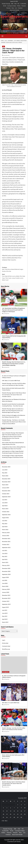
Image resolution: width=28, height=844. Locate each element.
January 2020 (5, 592)
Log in (3, 640)
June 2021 (4, 553)
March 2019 (5, 622)
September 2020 (6, 574)
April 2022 (4, 526)
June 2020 (4, 583)
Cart (16, 8)
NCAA (4, 5)
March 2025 (5, 475)
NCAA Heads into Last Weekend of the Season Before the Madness (14, 400)
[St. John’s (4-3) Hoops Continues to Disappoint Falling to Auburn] (14, 665)
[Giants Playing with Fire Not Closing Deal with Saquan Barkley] (14, 325)
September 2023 (6, 496)
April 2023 (4, 505)
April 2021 (4, 559)
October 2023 (5, 493)
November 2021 (6, 541)
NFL (18, 3)
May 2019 (4, 616)
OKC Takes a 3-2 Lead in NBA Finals (11, 380)
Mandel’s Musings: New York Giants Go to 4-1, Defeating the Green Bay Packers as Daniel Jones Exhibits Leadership (13, 363)
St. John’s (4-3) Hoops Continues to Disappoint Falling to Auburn (14, 376)
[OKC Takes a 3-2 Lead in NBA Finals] (14, 692)
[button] (2, 36)
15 (17, 811)
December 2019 (6, 595)
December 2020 (6, 568)
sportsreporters (6, 55)
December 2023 (6, 490)
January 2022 (5, 535)
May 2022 (4, 523)
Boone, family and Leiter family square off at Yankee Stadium (13, 389)
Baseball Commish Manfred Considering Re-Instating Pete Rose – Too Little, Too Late (13, 405)
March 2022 (5, 529)
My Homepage (5, 455)
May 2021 (4, 556)
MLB (15, 3)
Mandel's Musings (6, 304)
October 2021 (5, 544)
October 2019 (5, 601)
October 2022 (5, 511)
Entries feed (5, 643)
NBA (12, 3)
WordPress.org (6, 649)
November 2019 (6, 598)
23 (21, 814)
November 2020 (6, 571)
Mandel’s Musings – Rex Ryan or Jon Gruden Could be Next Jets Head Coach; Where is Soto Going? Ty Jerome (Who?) (14, 421)
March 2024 (5, 484)
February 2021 (6, 565)
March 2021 (5, 562)
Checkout (20, 8)
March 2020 (5, 586)
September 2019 (6, 604)
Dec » (6, 820)
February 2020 (6, 589)
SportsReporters (14, 16)
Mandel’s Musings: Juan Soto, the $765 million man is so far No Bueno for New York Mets (14, 384)
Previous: (12, 269)
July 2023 (4, 499)
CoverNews (10, 841)
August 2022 (5, 517)
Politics (19, 5)
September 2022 (6, 514)
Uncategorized (6, 672)
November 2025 (6, 466)
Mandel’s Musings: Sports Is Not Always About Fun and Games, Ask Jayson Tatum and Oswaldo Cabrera (14, 394)
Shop (13, 8)
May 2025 (4, 472)
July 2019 (4, 610)
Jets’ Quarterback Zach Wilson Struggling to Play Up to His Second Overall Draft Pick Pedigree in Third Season (13, 309)
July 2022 (4, 520)
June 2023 (4, 502)
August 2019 (5, 607)
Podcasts (24, 5)
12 (7, 811)
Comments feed (6, 646)
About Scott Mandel (14, 10)
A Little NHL (23, 3)
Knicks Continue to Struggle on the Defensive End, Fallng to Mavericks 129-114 (13, 416)
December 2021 (6, 538)
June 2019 (4, 613)
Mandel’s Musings (6, 3)
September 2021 (6, 547)
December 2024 (6, 478)
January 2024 (5, 487)
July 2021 (4, 550)
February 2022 (6, 532)
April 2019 (4, 619)
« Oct (2, 820)
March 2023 (5, 508)
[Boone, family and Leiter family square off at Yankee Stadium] (14, 744)
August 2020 (5, 577)
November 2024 (6, 481)
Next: (13, 277)
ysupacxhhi (5, 447)
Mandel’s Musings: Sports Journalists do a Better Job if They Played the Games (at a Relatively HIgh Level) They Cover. (12, 410)
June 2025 (4, 469)
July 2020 (4, 580)
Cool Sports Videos (11, 5)
